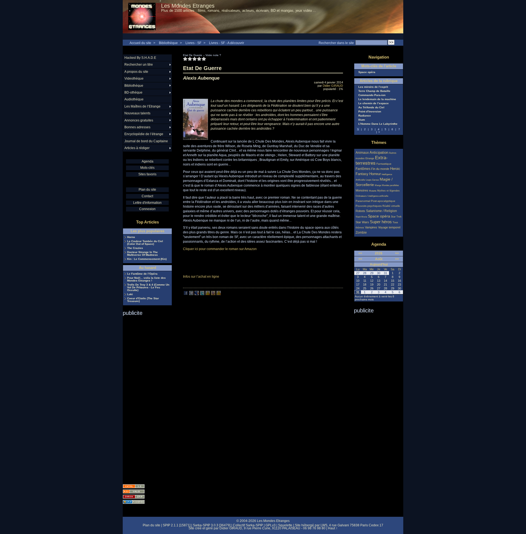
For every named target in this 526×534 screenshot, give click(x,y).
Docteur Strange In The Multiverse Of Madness (142, 253)
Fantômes (363, 168)
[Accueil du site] (142, 17)
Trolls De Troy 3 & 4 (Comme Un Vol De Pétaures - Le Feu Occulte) (148, 287)
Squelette (285, 525)
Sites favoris (147, 174)
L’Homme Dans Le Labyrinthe (378, 124)
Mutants (372, 191)
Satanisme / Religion (381, 211)
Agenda (147, 161)
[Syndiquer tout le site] (134, 491)
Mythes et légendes (388, 190)
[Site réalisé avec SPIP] (134, 502)
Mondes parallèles (390, 185)
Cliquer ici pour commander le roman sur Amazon (220, 249)
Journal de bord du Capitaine (146, 141)
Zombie (361, 232)
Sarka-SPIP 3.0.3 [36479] (211, 525)
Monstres (362, 190)
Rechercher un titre (138, 64)
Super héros (381, 221)
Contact (147, 196)
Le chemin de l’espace (373, 103)
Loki (130, 294)
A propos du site (136, 72)
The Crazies (135, 248)
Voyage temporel (389, 227)
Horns (131, 237)
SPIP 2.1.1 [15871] (176, 525)
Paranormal (363, 200)
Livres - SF (193, 43)
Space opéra (366, 72)
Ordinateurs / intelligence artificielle (372, 196)
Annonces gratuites (138, 120)
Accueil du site (140, 43)
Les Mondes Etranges (188, 6)
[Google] (191, 294)
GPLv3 (270, 525)
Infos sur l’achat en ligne (201, 276)
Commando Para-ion (371, 95)
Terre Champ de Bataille (374, 91)
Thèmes (378, 142)
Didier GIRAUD (333, 85)
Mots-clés (147, 168)
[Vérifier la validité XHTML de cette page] (134, 486)
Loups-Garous (372, 180)
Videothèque (134, 78)
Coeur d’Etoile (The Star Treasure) (143, 300)
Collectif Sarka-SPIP (248, 525)
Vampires (371, 227)
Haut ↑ (333, 528)
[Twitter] (202, 294)
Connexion (147, 209)
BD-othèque (133, 92)
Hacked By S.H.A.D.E (140, 58)
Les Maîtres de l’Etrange (142, 106)
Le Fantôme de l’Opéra (142, 273)
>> (397, 253)
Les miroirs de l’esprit (373, 87)
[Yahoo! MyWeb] (218, 294)
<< (360, 253)
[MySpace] (197, 294)
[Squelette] (134, 497)
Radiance (364, 115)
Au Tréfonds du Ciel (371, 107)
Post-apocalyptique (383, 200)
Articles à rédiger (137, 148)
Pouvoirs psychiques (369, 205)
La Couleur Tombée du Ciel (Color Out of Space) (145, 242)
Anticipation (379, 153)
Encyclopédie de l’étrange (143, 134)
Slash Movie (361, 217)
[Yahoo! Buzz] (213, 294)
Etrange (369, 158)
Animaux (363, 152)
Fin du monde (380, 168)
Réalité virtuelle (391, 206)
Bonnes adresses (137, 127)
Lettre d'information (147, 203)
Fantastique (383, 163)
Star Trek (396, 216)
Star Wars (362, 222)
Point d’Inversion (369, 111)
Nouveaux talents (137, 113)
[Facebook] (186, 294)
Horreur (375, 174)
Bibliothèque (168, 43)
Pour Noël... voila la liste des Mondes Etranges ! (146, 279)
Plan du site (147, 189)
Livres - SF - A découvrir (226, 43)
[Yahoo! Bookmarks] (207, 294)
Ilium (361, 119)
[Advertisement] (145, 398)
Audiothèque (134, 99)
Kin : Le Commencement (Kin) (147, 259)
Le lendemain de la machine (377, 99)
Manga (378, 185)
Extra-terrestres (372, 160)
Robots (360, 211)
